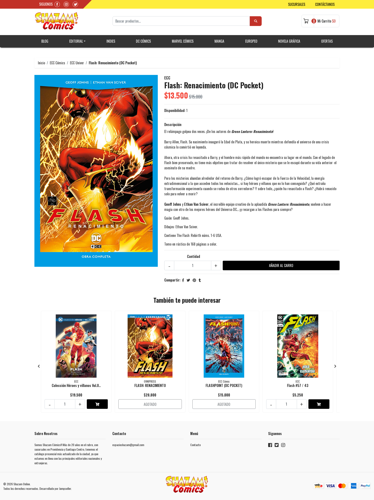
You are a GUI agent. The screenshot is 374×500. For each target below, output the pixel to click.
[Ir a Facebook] (270, 446)
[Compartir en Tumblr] (200, 280)
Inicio (41, 62)
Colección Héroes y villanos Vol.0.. (76, 385)
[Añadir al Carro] (97, 404)
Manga (219, 41)
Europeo (251, 41)
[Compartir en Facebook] (183, 280)
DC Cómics (143, 41)
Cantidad (193, 256)
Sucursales (296, 4)
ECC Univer (77, 62)
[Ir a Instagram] (283, 446)
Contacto (195, 444)
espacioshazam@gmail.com (128, 444)
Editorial (76, 41)
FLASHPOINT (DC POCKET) (224, 385)
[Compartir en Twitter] (188, 280)
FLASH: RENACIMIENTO (150, 385)
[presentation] (38, 366)
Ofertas (327, 41)
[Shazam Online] (57, 21)
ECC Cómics (57, 62)
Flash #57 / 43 (297, 385)
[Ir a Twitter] (277, 446)
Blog (44, 41)
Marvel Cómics (182, 41)
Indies (110, 41)
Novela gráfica (289, 41)
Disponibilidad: (174, 110)
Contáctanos (325, 4)
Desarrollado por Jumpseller (55, 488)
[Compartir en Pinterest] (194, 280)
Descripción (172, 124)
